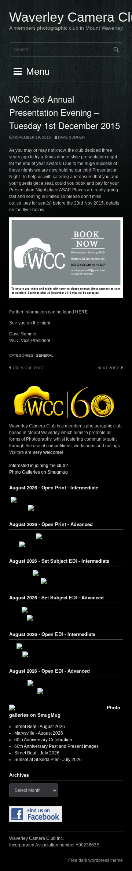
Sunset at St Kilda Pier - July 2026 (48, 759)
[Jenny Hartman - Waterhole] (66, 536)
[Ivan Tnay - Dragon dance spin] (66, 573)
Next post (108, 368)
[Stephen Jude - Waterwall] (66, 691)
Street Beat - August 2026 (39, 726)
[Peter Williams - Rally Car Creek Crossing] (66, 609)
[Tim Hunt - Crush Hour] (66, 581)
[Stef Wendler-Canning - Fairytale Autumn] (66, 654)
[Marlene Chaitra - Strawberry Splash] (66, 617)
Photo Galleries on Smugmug (38, 472)
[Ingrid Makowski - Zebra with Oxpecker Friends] (65, 646)
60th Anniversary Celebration (43, 739)
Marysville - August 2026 (38, 733)
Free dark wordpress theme (95, 860)
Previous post (28, 368)
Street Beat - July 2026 (36, 753)
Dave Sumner (71, 137)
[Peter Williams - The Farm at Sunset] (65, 683)
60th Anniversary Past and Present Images (56, 746)
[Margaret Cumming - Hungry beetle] (66, 507)
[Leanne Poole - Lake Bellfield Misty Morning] (66, 544)
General (45, 355)
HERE (81, 312)
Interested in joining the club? (38, 465)
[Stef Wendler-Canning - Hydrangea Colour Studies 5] (66, 499)
